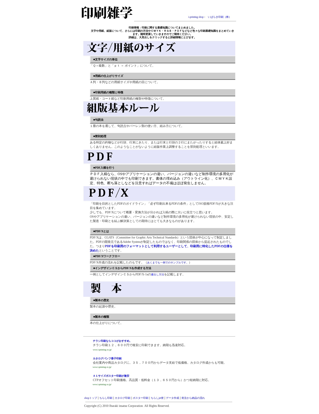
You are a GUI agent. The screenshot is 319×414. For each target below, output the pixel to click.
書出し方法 (157, 274)
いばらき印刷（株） (219, 16)
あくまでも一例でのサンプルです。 (168, 262)
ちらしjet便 (157, 397)
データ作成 (172, 397)
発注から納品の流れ (193, 397)
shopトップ (90, 397)
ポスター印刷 (140, 397)
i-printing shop (196, 16)
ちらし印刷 (105, 397)
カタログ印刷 (122, 397)
